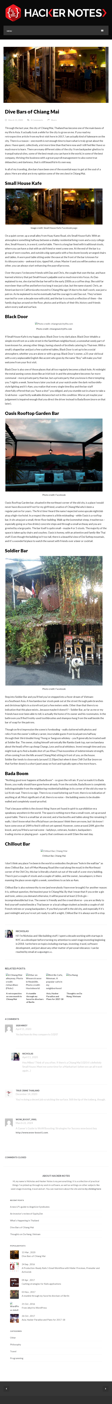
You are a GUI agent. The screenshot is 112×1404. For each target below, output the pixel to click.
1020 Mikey (21, 1025)
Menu (9, 31)
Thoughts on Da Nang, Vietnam (25, 1234)
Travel (13, 1351)
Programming (16, 1358)
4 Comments (37, 120)
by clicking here (93, 1189)
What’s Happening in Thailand (24, 1220)
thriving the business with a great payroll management (47, 157)
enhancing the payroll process (52, 265)
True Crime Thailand (28, 1090)
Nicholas (22, 931)
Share (54, 120)
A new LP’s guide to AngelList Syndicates (30, 1206)
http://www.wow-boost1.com (32, 1132)
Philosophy (15, 1344)
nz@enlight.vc (44, 951)
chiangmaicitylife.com (60, 329)
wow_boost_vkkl (26, 1119)
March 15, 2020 (15, 120)
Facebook (61, 495)
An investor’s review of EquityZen (26, 1213)
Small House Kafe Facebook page (60, 228)
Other (13, 1337)
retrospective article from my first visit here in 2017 (34, 136)
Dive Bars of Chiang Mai (32, 112)
